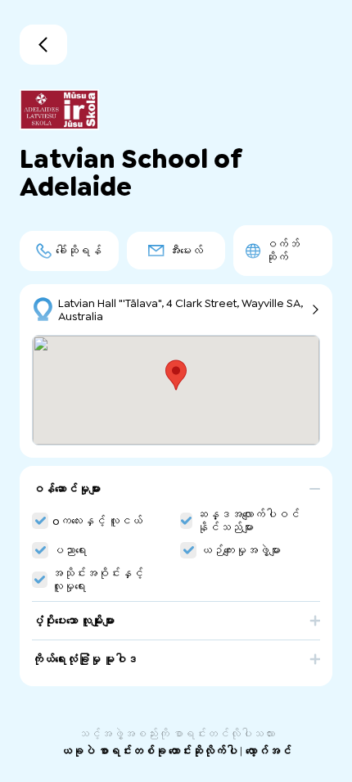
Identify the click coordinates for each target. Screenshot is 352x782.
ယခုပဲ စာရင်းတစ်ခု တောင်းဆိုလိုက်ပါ (150, 751)
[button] (176, 495)
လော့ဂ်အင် (268, 751)
